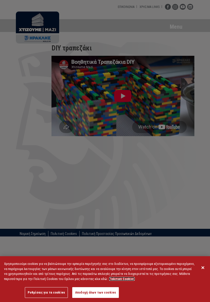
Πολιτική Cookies (122, 279)
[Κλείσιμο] (202, 267)
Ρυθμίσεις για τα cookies (46, 292)
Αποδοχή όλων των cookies (95, 292)
